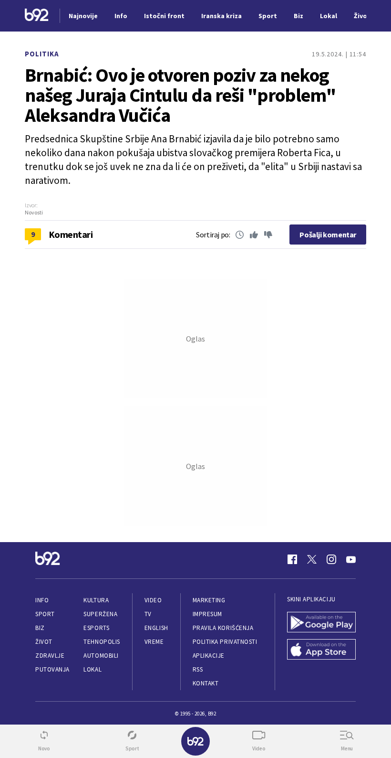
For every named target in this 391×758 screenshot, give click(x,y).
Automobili (100, 655)
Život (43, 642)
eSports (96, 628)
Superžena (100, 614)
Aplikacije (209, 655)
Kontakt (206, 683)
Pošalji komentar (327, 234)
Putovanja (52, 669)
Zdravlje (49, 655)
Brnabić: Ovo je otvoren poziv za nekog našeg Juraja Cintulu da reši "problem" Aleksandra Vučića (180, 95)
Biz (40, 628)
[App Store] (321, 650)
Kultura (96, 600)
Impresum (207, 614)
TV (148, 614)
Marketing (209, 600)
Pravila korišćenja (223, 628)
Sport (45, 614)
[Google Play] (321, 623)
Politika (42, 53)
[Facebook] (292, 559)
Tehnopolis (101, 642)
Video (153, 600)
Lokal (92, 669)
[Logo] (37, 16)
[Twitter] (312, 559)
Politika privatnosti (225, 642)
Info (42, 600)
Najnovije (83, 15)
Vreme (154, 642)
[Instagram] (331, 559)
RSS (198, 669)
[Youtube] (351, 559)
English (156, 628)
